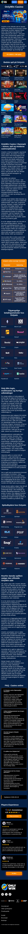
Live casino (11, 66)
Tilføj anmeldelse (14, 816)
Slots (23, 66)
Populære (3, 66)
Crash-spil (17, 66)
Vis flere (14, 873)
